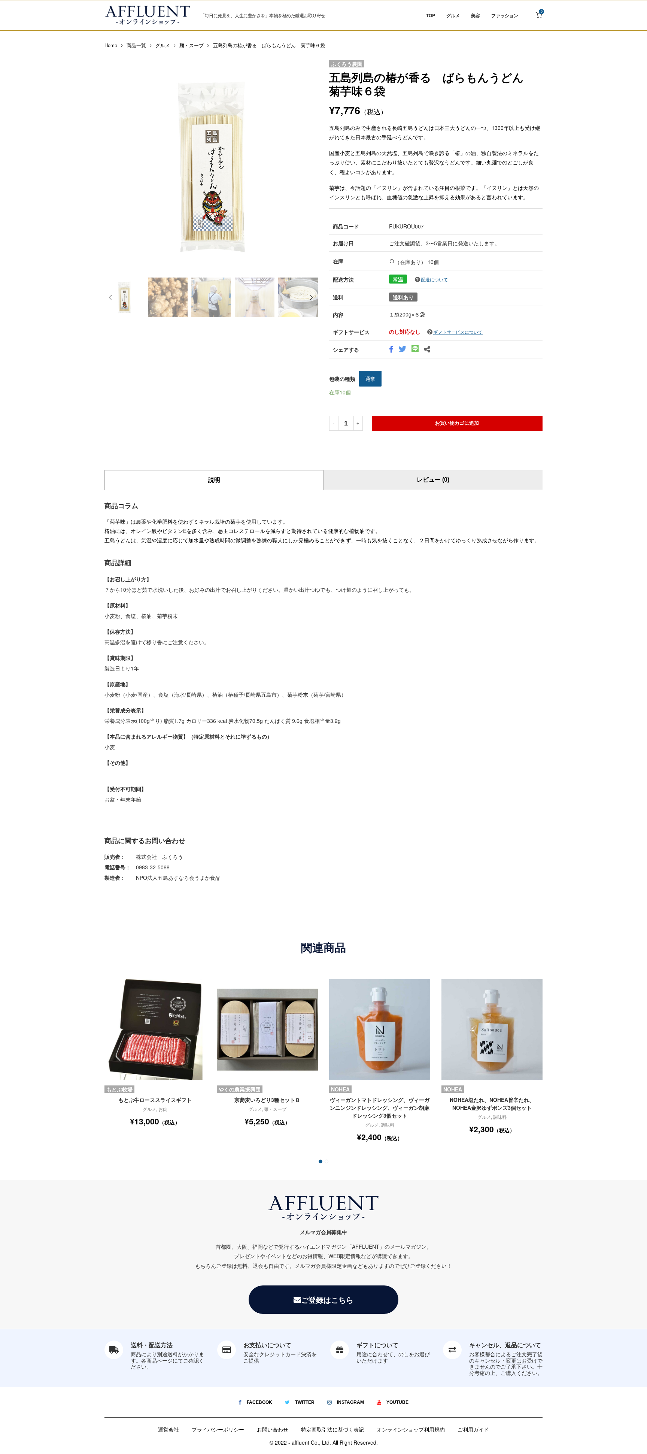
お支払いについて (267, 1345)
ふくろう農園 (346, 63)
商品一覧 (136, 45)
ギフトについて (377, 1345)
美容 (475, 15)
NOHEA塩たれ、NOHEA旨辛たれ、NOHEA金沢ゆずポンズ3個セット (492, 1103)
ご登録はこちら (327, 1299)
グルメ (453, 15)
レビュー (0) (433, 479)
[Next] (311, 298)
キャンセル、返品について (505, 1345)
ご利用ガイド (473, 1429)
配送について (434, 279)
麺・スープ (191, 45)
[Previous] (110, 298)
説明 (214, 480)
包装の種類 (342, 378)
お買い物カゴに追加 (457, 423)
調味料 (387, 1124)
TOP (430, 15)
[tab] (214, 480)
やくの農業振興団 (240, 1089)
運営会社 (168, 1429)
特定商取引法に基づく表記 (332, 1429)
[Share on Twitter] (402, 350)
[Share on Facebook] (391, 350)
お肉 (162, 1109)
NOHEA (340, 1089)
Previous (111, 167)
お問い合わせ (272, 1429)
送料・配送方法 (152, 1345)
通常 (370, 378)
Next (310, 167)
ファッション (504, 15)
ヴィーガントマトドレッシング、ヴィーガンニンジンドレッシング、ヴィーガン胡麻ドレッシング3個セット (379, 1107)
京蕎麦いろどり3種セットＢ (267, 1099)
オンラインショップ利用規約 (411, 1429)
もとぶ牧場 (119, 1089)
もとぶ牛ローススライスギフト (155, 1099)
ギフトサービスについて (458, 331)
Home (110, 45)
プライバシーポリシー (218, 1429)
